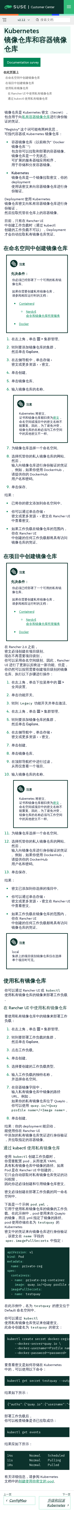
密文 (56, 418)
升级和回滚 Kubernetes (56, 1502)
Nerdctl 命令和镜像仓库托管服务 (43, 314)
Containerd (26, 304)
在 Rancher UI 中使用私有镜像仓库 (30, 93)
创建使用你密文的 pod (36, 1481)
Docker (24, 324)
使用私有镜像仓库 (16, 88)
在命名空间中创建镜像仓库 (22, 78)
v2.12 (21, 20)
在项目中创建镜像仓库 (19, 83)
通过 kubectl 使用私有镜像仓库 (28, 98)
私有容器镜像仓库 (36, 117)
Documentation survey (23, 62)
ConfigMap (17, 1500)
